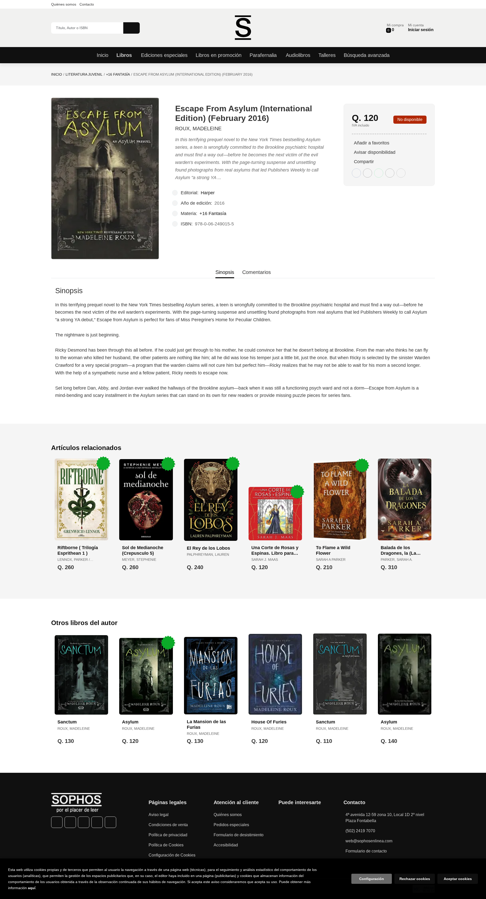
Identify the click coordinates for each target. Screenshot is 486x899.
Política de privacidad (168, 835)
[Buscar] (131, 28)
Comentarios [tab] (256, 272)
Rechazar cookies (414, 879)
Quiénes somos (63, 4)
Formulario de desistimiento (239, 835)
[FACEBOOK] (57, 822)
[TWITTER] (70, 822)
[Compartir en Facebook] (356, 173)
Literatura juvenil (84, 74)
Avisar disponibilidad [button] (374, 152)
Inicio (56, 74)
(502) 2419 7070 (360, 831)
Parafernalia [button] (263, 55)
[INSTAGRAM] (83, 822)
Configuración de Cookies (172, 855)
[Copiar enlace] (401, 173)
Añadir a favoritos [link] (371, 142)
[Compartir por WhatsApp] (378, 173)
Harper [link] (208, 192)
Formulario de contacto (366, 851)
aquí (31, 888)
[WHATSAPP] (97, 822)
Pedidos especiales (231, 825)
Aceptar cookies (458, 879)
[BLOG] (110, 822)
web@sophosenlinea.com (369, 841)
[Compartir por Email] (389, 173)
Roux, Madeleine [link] (198, 128)
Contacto (86, 4)
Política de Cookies (166, 845)
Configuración (371, 879)
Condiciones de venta (168, 825)
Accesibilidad (226, 845)
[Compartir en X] (367, 173)
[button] (395, 27)
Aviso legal (159, 814)
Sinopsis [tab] (224, 272)
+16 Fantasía (118, 74)
